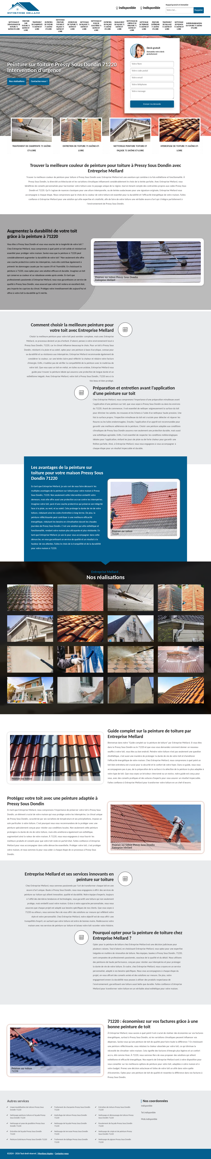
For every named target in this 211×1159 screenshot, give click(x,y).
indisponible (127, 8)
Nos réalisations (16, 81)
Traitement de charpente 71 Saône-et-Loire (37, 25)
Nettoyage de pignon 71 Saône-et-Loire (179, 25)
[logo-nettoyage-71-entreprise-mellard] (23, 8)
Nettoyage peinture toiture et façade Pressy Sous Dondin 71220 (27, 1116)
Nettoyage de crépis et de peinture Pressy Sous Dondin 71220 (115, 1132)
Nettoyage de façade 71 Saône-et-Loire (84, 25)
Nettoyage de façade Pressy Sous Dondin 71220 (70, 1124)
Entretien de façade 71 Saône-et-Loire (108, 25)
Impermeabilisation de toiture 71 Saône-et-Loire (194, 26)
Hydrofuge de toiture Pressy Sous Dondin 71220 (70, 1116)
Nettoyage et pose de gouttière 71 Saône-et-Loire (96, 25)
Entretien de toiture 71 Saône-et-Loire (48, 25)
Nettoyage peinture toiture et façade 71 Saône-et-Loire (60, 25)
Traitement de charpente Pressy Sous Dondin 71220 (72, 1108)
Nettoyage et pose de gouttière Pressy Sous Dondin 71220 (27, 1124)
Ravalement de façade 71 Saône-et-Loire (119, 25)
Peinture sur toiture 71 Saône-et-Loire (26, 25)
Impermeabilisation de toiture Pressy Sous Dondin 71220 (27, 1108)
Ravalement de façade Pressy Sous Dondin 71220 (115, 1124)
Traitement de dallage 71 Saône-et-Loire (167, 25)
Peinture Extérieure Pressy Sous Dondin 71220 (28, 1139)
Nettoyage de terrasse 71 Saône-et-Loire (144, 25)
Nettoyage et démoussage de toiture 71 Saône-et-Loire (14, 25)
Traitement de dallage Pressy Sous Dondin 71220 (71, 1140)
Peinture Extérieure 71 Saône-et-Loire (155, 25)
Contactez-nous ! (39, 81)
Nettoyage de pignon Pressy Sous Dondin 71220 (114, 1140)
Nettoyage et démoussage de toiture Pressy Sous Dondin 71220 (115, 1116)
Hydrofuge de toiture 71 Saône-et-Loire (72, 25)
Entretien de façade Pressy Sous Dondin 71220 (26, 1132)
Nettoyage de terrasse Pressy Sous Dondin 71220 (71, 1132)
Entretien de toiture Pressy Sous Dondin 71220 (114, 1108)
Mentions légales (45, 1154)
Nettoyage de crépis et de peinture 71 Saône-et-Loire (132, 25)
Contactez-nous (62, 1154)
